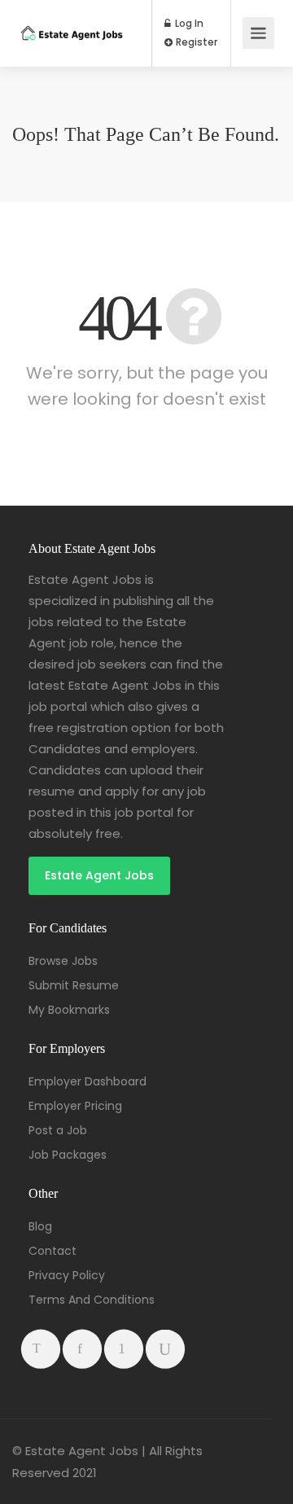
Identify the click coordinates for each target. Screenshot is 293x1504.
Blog (40, 1226)
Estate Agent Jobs (99, 875)
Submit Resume (73, 985)
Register (195, 42)
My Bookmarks (69, 1010)
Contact (52, 1251)
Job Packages (67, 1155)
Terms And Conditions (91, 1299)
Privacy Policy (66, 1275)
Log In (188, 23)
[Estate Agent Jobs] (71, 16)
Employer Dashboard (87, 1081)
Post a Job (57, 1130)
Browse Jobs (63, 961)
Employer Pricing (75, 1106)
